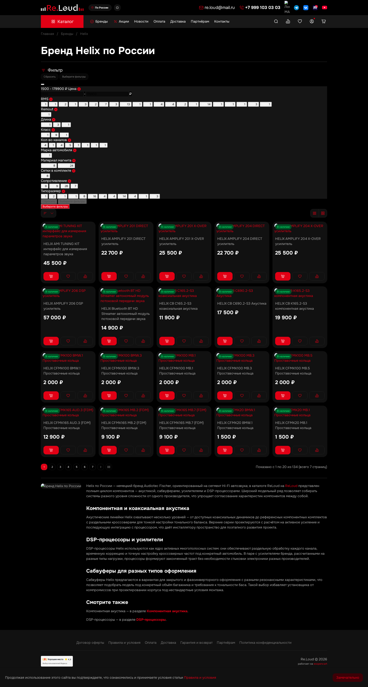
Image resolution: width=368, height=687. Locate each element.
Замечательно (347, 677)
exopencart (320, 663)
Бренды (67, 34)
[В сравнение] (85, 276)
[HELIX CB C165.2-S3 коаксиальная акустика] (184, 293)
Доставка (178, 21)
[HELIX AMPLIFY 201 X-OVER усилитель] (184, 228)
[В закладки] (68, 276)
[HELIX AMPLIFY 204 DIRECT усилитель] (241, 228)
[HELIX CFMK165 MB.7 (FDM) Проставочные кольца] (184, 413)
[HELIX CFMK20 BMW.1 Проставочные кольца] (241, 413)
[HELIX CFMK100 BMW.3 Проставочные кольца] (126, 358)
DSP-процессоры (151, 619)
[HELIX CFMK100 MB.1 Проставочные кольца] (184, 358)
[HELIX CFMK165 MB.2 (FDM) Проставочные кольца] (126, 413)
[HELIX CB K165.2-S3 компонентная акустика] (299, 293)
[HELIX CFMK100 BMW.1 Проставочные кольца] (68, 358)
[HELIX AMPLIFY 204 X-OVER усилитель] (299, 228)
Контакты (221, 21)
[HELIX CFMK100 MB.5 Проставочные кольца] (299, 358)
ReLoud (291, 486)
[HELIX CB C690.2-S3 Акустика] (241, 293)
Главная (47, 34)
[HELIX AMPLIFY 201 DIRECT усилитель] (126, 228)
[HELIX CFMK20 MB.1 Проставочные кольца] (299, 413)
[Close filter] (42, 84)
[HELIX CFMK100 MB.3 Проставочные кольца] (241, 358)
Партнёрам (200, 21)
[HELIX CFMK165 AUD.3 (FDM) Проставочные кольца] (68, 413)
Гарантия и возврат (196, 642)
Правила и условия (124, 642)
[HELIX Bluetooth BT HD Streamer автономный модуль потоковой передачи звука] (126, 296)
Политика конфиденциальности (265, 642)
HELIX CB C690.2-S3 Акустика (241, 303)
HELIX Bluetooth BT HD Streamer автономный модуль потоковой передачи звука (125, 313)
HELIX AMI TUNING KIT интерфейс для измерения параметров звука (65, 249)
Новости (141, 21)
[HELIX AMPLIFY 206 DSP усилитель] (68, 293)
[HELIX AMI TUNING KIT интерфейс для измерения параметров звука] (68, 231)
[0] (288, 21)
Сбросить (50, 76)
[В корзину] (51, 276)
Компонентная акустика (167, 611)
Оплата (159, 21)
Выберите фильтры (74, 76)
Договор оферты (90, 642)
